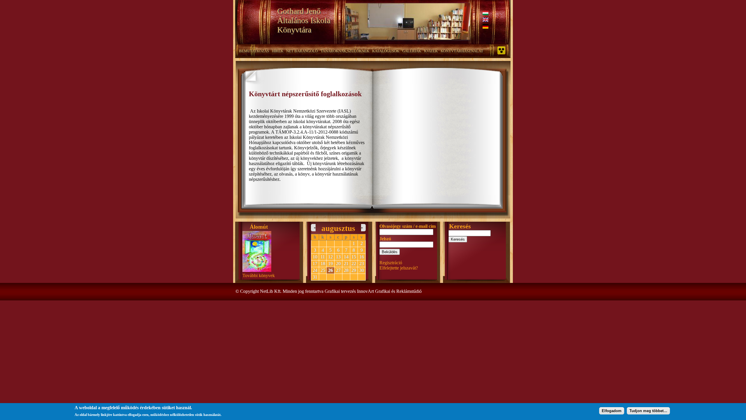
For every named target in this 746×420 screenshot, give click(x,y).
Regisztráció (390, 262)
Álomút (259, 227)
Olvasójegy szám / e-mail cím (407, 226)
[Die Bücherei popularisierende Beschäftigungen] (485, 26)
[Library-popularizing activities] (485, 20)
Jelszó (385, 238)
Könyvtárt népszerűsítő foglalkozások (305, 94)
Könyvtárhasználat (462, 51)
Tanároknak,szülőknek (345, 51)
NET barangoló (302, 51)
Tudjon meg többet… (648, 410)
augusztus (338, 228)
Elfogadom (612, 410)
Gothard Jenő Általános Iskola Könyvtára (303, 20)
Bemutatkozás (254, 51)
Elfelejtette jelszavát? (398, 267)
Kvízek (431, 51)
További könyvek (258, 275)
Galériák (411, 51)
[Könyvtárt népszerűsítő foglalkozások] (485, 13)
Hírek (277, 51)
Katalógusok (385, 51)
